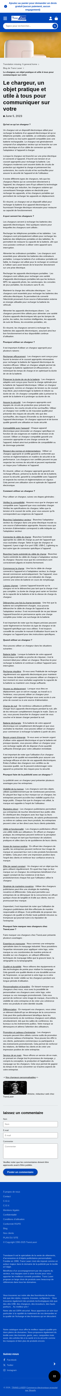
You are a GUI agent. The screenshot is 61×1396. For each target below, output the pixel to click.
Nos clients (8, 1233)
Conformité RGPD (12, 1224)
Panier (56, 18)
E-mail (6, 1130)
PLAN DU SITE (10, 1237)
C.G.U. (6, 1201)
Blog (5, 1228)
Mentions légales (11, 1210)
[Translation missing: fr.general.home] (18, 18)
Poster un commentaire (20, 1172)
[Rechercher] (54, 26)
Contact (7, 1196)
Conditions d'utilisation (13, 1219)
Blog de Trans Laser (12, 68)
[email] (54, 1376)
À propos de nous (11, 1191)
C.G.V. (6, 1205)
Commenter (8, 1141)
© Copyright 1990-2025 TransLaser (20, 1242)
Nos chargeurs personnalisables (21, 1077)
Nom (5, 1119)
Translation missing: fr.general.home (20, 64)
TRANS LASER (19, 1387)
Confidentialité (10, 1214)
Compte (50, 18)
